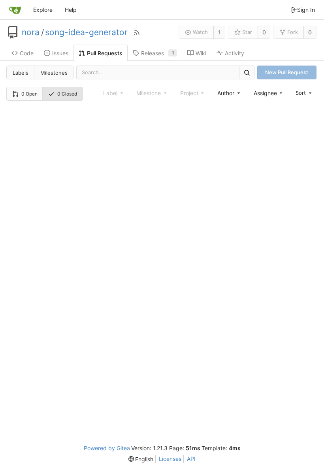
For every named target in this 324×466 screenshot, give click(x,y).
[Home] (15, 10)
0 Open (29, 94)
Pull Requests (104, 53)
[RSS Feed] (136, 32)
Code (27, 53)
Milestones (54, 73)
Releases (157, 53)
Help (71, 9)
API (191, 458)
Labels (20, 73)
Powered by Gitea (107, 448)
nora (31, 32)
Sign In (306, 9)
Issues (60, 53)
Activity (234, 53)
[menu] (304, 93)
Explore (43, 9)
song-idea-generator (86, 32)
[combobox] (229, 93)
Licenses (170, 458)
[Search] (246, 72)
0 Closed (67, 94)
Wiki (201, 53)
